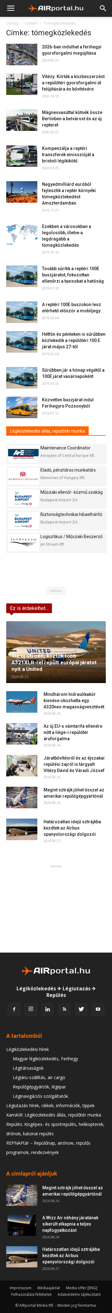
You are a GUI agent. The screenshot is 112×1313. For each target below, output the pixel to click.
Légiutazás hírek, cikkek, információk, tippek (50, 1105)
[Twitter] (81, 1009)
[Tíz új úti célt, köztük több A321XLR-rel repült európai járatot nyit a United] (56, 652)
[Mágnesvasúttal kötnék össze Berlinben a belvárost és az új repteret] (21, 120)
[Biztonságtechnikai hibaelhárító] (23, 520)
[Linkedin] (47, 1009)
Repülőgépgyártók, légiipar (39, 1087)
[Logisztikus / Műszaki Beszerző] (23, 542)
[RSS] (64, 1009)
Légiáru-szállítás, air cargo (39, 1077)
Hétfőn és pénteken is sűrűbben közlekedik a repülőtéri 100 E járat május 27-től (73, 340)
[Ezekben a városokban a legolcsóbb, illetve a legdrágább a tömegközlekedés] (21, 234)
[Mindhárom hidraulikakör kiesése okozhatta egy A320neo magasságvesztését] (21, 702)
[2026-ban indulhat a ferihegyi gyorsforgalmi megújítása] (21, 54)
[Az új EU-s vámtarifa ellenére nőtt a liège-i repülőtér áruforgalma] (21, 734)
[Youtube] (98, 1009)
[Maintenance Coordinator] (23, 454)
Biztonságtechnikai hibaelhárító (71, 514)
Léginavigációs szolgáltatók (40, 1096)
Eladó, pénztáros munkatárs (68, 470)
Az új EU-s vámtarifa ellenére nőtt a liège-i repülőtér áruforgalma (73, 732)
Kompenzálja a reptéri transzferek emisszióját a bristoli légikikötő (68, 154)
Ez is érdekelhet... (29, 608)
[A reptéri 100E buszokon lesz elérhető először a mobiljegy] (21, 312)
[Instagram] (31, 1009)
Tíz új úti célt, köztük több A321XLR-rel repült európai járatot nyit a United (54, 662)
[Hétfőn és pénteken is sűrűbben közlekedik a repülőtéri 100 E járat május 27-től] (21, 342)
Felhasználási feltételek (31, 1294)
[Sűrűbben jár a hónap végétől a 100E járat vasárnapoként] (21, 378)
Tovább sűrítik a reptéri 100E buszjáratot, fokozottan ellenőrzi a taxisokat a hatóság (73, 275)
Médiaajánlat (48, 1288)
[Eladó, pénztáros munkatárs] (23, 476)
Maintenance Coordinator (65, 447)
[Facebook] (14, 1009)
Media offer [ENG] (81, 1288)
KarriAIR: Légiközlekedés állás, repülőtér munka (53, 1115)
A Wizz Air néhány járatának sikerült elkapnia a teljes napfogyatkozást (70, 1224)
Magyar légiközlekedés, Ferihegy (45, 1059)
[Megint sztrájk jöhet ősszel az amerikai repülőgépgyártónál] (21, 797)
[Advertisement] (56, 909)
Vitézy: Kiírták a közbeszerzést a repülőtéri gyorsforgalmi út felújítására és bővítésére (73, 83)
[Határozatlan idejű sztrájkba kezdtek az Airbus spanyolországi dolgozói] (21, 829)
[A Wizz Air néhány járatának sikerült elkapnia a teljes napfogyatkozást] (21, 1225)
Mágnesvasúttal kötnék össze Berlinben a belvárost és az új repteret (72, 118)
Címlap (12, 23)
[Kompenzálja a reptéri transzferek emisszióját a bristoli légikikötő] (21, 156)
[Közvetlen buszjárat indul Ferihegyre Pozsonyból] (21, 407)
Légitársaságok (28, 1068)
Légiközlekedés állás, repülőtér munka (47, 431)
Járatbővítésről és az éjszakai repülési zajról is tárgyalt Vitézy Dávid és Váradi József (74, 764)
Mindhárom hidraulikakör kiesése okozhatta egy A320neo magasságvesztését (74, 700)
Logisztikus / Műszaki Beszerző (71, 536)
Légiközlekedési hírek (27, 1049)
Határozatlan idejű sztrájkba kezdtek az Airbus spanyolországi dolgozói (72, 828)
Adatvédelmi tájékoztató (79, 1294)
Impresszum (20, 1288)
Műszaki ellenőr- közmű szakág (71, 492)
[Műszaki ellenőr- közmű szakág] (23, 498)
